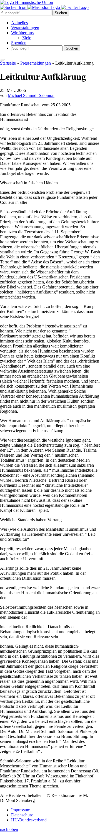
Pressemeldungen (35, 63)
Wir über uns (22, 32)
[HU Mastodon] (44, 7)
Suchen (61, 13)
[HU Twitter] (75, 7)
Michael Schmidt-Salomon (31, 95)
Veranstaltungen (25, 27)
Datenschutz (22, 815)
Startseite (8, 63)
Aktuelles (19, 22)
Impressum (20, 809)
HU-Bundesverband (29, 820)
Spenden (18, 42)
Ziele (26, 37)
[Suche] (14, 7)
